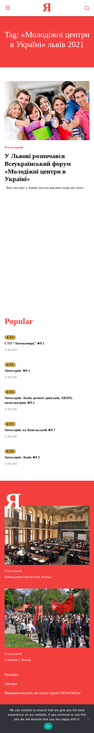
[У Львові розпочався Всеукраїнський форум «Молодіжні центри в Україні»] (47, 110)
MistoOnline (70, 693)
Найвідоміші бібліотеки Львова (28, 577)
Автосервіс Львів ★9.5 (22, 457)
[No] (88, 718)
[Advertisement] (47, 250)
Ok (48, 726)
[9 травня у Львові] (47, 618)
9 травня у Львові (18, 660)
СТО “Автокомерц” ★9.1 (24, 343)
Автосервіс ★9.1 (17, 370)
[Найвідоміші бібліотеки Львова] (47, 535)
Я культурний (14, 147)
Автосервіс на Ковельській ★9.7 (30, 430)
